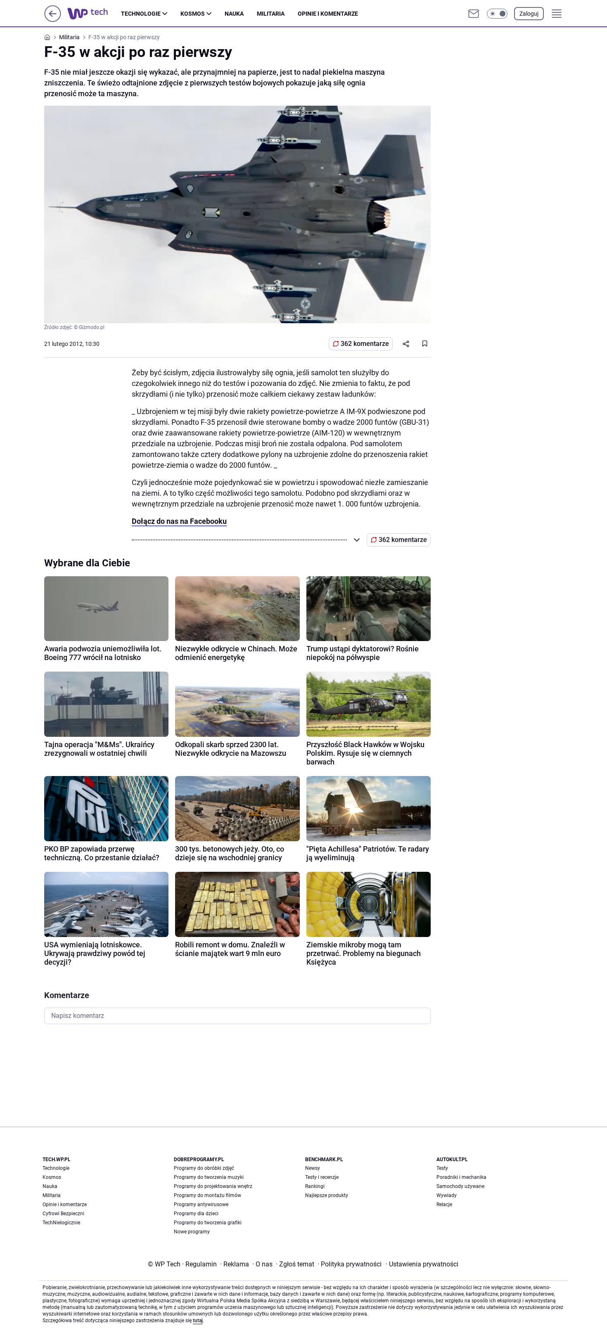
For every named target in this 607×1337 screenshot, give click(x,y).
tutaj (198, 1320)
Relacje (444, 1204)
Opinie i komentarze (328, 13)
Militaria (271, 13)
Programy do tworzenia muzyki (209, 1177)
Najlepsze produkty (326, 1195)
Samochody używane (460, 1186)
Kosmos (192, 13)
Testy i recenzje (322, 1177)
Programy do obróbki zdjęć (204, 1168)
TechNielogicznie (61, 1223)
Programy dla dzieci (196, 1213)
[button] (497, 14)
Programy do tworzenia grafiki (208, 1223)
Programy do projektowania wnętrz (213, 1186)
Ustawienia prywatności (422, 1264)
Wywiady (446, 1195)
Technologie (141, 13)
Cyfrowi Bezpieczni (63, 1213)
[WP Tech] (94, 13)
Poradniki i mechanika (461, 1177)
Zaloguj (528, 13)
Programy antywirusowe (201, 1204)
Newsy (312, 1168)
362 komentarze (365, 344)
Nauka (234, 13)
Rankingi (315, 1186)
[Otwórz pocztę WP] (473, 13)
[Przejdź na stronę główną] (52, 20)
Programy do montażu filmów (207, 1195)
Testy (442, 1168)
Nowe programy (192, 1232)
